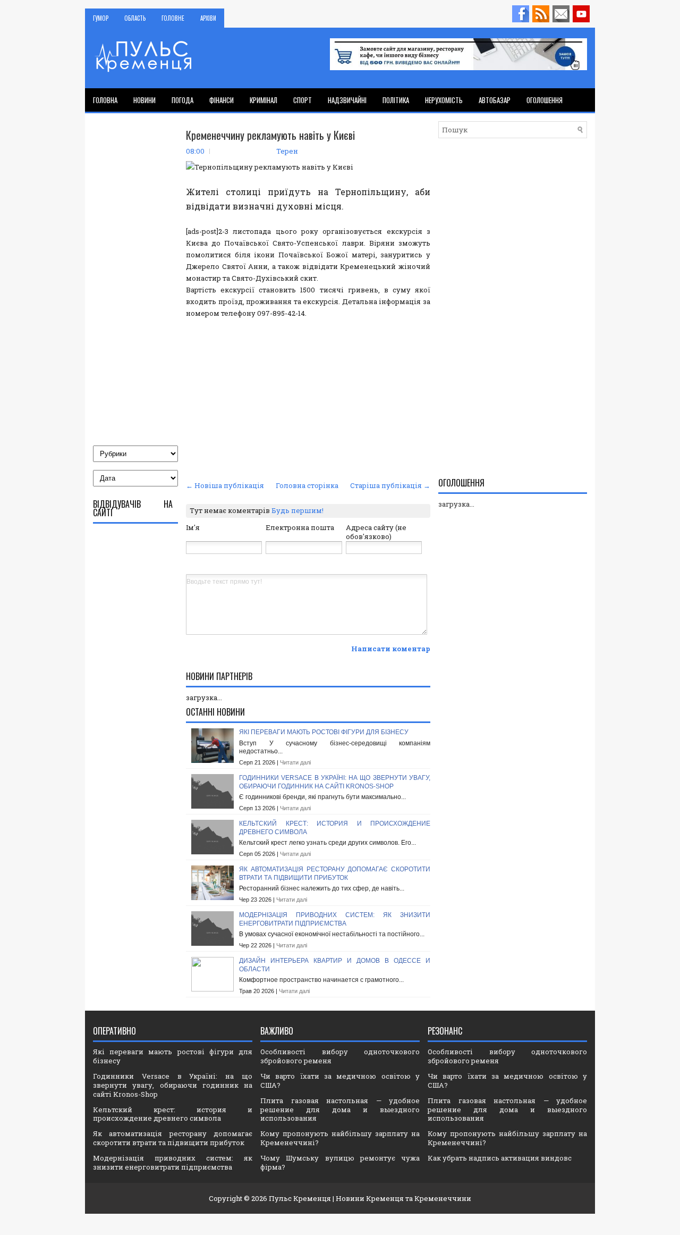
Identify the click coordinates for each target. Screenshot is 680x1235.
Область (135, 18)
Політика (395, 100)
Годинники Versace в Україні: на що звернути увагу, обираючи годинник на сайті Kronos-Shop (334, 782)
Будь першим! (297, 510)
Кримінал (263, 100)
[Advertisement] (308, 398)
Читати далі (295, 762)
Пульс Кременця (300, 1198)
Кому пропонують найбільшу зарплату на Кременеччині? (340, 1138)
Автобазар (495, 100)
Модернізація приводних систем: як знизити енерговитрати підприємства (334, 919)
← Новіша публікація (225, 485)
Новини (144, 100)
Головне (173, 18)
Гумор (100, 18)
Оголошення (544, 100)
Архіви (208, 18)
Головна (105, 100)
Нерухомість (444, 100)
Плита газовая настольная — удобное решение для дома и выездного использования (340, 1109)
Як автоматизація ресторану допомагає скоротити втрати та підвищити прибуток (334, 873)
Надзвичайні (347, 100)
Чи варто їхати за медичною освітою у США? (340, 1080)
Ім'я (193, 527)
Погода (182, 100)
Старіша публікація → (390, 485)
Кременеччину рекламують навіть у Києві (270, 135)
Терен (287, 151)
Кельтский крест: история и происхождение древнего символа (172, 1114)
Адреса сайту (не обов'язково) (376, 532)
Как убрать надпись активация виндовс (500, 1158)
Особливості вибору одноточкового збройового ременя (340, 1056)
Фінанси (221, 100)
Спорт (302, 100)
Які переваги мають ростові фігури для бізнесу (324, 732)
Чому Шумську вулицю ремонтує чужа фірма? (340, 1162)
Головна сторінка (307, 485)
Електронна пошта (300, 527)
